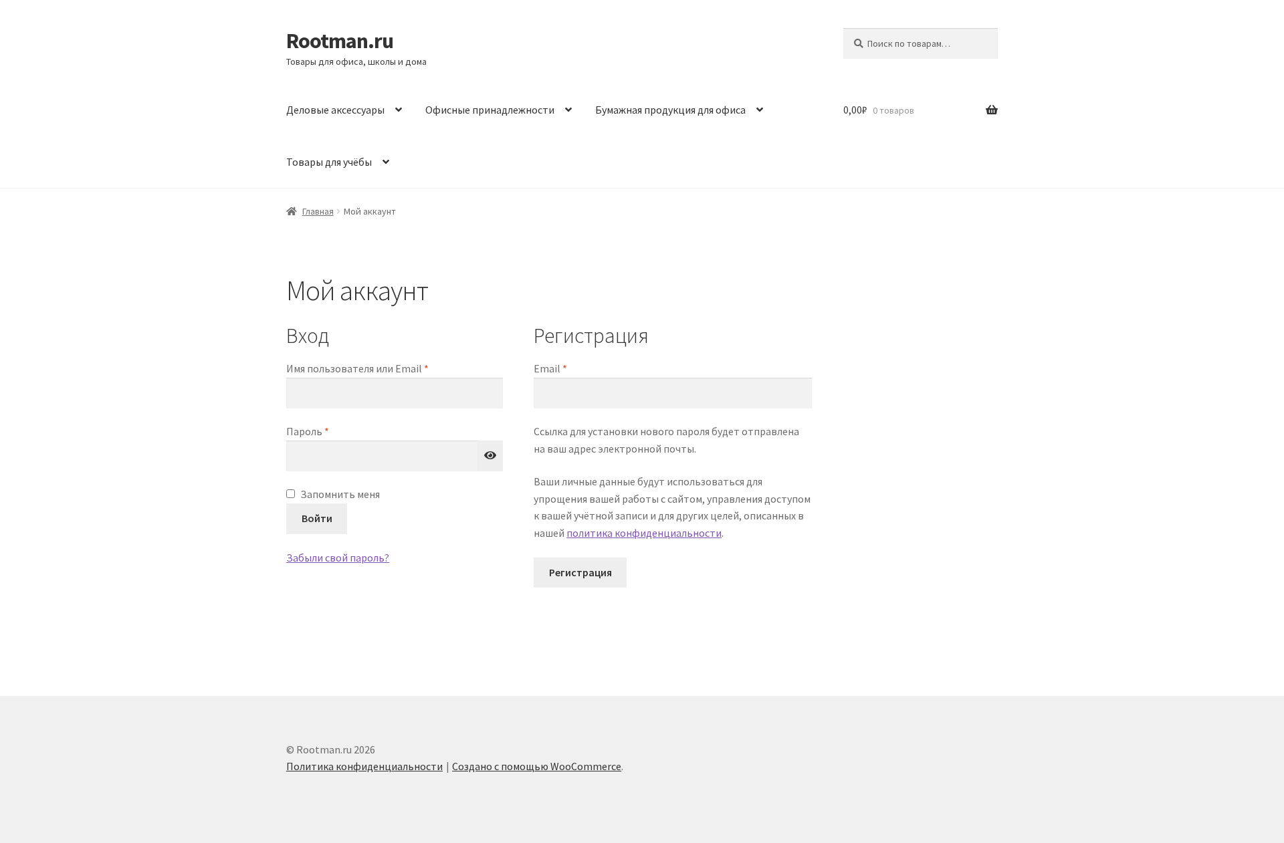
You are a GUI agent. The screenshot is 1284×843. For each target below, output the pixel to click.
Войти (317, 518)
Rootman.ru (339, 40)
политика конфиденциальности (644, 532)
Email (581, 368)
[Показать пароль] (490, 456)
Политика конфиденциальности (364, 766)
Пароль (338, 431)
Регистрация (580, 572)
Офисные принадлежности (489, 109)
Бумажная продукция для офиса (670, 109)
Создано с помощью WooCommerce (536, 766)
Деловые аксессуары (335, 109)
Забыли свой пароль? (337, 557)
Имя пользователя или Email (388, 368)
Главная (318, 211)
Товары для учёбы (329, 161)
